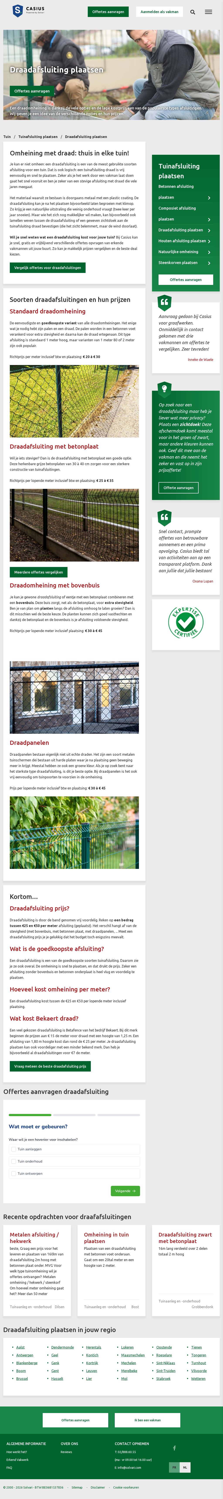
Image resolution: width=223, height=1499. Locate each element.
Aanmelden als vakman (159, 12)
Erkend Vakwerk (18, 1460)
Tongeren (198, 1355)
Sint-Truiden (166, 1371)
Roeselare (164, 1355)
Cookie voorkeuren (126, 1487)
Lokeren (127, 1347)
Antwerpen (24, 1355)
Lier (89, 1379)
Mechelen (128, 1363)
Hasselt (57, 1379)
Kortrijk (92, 1363)
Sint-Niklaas (165, 1363)
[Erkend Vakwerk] (186, 622)
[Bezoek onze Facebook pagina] (174, 1448)
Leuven (91, 1371)
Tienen (196, 1347)
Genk (55, 1363)
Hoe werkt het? (17, 1452)
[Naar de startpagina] (28, 16)
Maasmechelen (133, 1355)
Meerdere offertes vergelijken (38, 572)
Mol (124, 1379)
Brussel (22, 1379)
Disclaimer (98, 1487)
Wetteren (198, 1379)
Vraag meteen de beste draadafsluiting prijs (50, 1066)
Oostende (164, 1347)
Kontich (92, 1355)
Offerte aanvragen (179, 488)
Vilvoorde (199, 1371)
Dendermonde (62, 1347)
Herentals (93, 1347)
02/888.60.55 (127, 1452)
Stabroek (163, 1379)
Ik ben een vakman (148, 1420)
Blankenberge (26, 1363)
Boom (21, 1371)
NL (185, 1467)
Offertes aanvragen (108, 12)
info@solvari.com (129, 1467)
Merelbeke (129, 1371)
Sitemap (77, 1487)
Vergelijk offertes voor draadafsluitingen (47, 268)
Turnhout (198, 1363)
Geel (54, 1355)
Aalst (20, 1347)
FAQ (9, 1467)
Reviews (66, 1452)
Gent (55, 1371)
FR (174, 1467)
